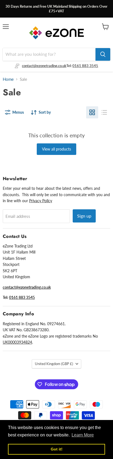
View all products (56, 149)
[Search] (102, 54)
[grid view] (92, 112)
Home (8, 79)
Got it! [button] (57, 449)
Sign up (84, 215)
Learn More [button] (83, 435)
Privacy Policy (40, 200)
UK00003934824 (17, 342)
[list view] (104, 112)
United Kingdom (54, 363)
